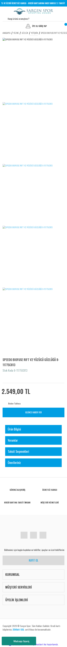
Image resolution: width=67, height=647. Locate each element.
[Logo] (33, 11)
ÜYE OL (35, 26)
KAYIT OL (33, 560)
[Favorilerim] (5, 26)
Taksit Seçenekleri (18, 451)
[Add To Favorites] (5, 377)
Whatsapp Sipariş (21, 641)
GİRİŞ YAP (43, 26)
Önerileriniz (14, 462)
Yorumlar (13, 440)
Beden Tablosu (14, 403)
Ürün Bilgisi (14, 429)
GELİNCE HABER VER (33, 412)
